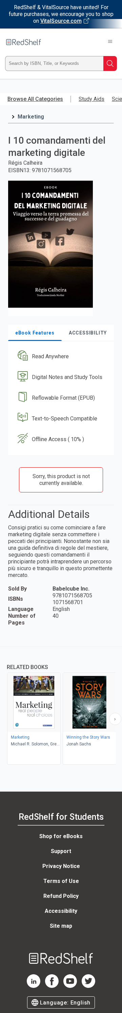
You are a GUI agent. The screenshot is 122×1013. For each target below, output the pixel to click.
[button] (60, 356)
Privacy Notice (61, 866)
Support (61, 851)
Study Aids (91, 99)
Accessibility (61, 911)
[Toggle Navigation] (110, 42)
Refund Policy (61, 896)
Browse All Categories (35, 99)
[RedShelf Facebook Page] (52, 986)
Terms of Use (61, 881)
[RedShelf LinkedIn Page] (33, 986)
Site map (61, 926)
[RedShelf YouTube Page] (70, 986)
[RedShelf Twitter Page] (88, 986)
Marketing (31, 116)
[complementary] (61, 706)
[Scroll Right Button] (115, 719)
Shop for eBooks (61, 836)
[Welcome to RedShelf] (23, 42)
